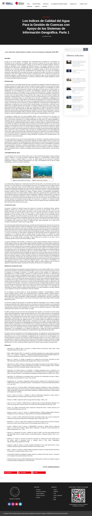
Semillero (29, 6)
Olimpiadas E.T (73, 3)
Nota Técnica (45, 17)
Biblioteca (46, 3)
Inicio (28, 3)
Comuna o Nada (83, 3)
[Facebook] (9, 504)
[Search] (85, 49)
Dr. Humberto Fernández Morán (59, 3)
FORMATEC (37, 6)
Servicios (44, 6)
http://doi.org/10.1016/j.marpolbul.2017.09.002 (18, 441)
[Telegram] (20, 504)
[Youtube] (16, 504)
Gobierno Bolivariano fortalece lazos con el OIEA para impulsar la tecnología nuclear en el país (79, 80)
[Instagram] (13, 504)
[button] (10, 472)
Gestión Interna (37, 3)
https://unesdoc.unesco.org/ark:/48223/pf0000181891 (38, 413)
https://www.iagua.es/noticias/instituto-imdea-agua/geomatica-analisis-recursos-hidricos (28, 360)
